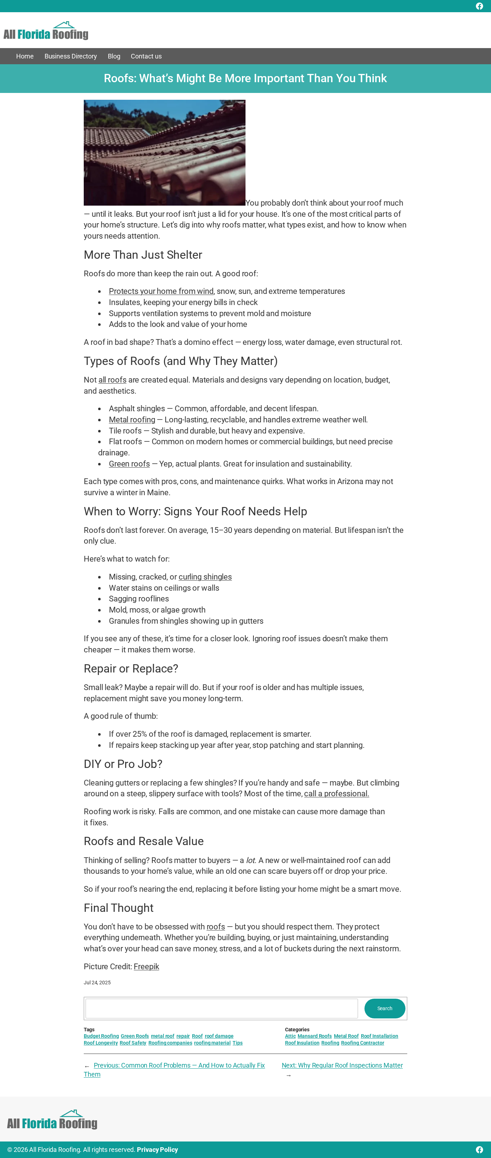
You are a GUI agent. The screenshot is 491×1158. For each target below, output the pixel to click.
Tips (238, 1043)
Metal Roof (346, 1036)
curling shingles (205, 576)
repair (183, 1036)
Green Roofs (135, 1036)
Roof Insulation (302, 1043)
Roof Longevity (101, 1043)
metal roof (162, 1036)
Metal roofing (132, 419)
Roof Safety (133, 1043)
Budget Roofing (101, 1036)
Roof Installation (379, 1036)
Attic (290, 1036)
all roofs (112, 379)
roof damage (219, 1036)
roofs (216, 926)
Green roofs (129, 463)
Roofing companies (170, 1043)
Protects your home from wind (161, 291)
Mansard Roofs (315, 1036)
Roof (197, 1036)
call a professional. (336, 793)
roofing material (212, 1043)
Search (385, 1008)
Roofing (330, 1043)
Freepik (146, 966)
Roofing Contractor (362, 1043)
